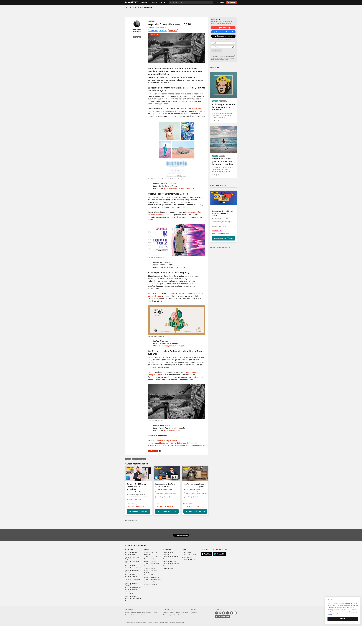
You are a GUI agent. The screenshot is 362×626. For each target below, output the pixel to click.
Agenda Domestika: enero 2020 (169, 24)
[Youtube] (235, 612)
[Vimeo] (231, 612)
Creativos (148, 612)
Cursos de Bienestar (131, 596)
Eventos (128, 459)
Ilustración (222, 101)
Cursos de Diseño (130, 565)
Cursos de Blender (168, 566)
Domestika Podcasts (130, 615)
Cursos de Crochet (149, 582)
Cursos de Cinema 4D (169, 561)
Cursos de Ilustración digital (152, 556)
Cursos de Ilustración (131, 552)
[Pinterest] (223, 612)
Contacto (172, 612)
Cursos (127, 612)
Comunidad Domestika (138, 459)
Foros (143, 612)
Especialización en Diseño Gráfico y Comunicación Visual (222, 213)
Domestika (151, 21)
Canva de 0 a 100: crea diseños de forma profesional (136, 486)
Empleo (139, 612)
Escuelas (154, 612)
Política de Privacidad (217, 58)
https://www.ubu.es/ (172, 430)
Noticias (178, 612)
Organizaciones (173, 615)
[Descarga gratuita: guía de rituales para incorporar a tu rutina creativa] (223, 139)
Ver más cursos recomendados (220, 247)
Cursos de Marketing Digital (152, 579)
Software (167, 550)
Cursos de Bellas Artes (151, 566)
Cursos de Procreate (169, 559)
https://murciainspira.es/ (174, 346)
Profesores (181, 615)
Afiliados (165, 615)
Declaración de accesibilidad (177, 622)
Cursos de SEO (148, 575)
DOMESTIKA (131, 2)
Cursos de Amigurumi (150, 584)
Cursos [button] (143, 2)
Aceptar (343, 618)
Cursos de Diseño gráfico (151, 563)
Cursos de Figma (168, 568)
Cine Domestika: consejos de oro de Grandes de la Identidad (174, 443)
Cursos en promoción (188, 559)
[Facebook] (216, 612)
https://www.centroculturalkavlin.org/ (179, 188)
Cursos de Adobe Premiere (171, 563)
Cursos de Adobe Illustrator (171, 556)
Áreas (146, 550)
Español (194, 612)
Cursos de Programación (151, 577)
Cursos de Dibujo (149, 559)
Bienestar (222, 155)
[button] (165, 2)
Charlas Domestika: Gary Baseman (163, 441)
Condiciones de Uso (230, 56)
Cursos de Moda (130, 574)
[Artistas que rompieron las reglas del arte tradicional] (223, 85)
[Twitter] (220, 612)
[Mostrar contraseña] (232, 47)
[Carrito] (216, 2)
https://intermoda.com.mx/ (175, 267)
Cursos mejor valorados (189, 554)
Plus (160, 2)
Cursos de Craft (130, 554)
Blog (131, 7)
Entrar (222, 2)
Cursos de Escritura (131, 576)
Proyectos (153, 2)
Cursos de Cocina (130, 594)
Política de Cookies (229, 58)
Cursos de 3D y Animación (133, 568)
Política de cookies (163, 622)
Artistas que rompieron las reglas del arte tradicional (223, 107)
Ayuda (186, 612)
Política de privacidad (152, 622)
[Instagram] (227, 612)
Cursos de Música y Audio (133, 587)
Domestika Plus (141, 615)
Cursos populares (187, 557)
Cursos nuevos (186, 552)
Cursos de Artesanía (150, 561)
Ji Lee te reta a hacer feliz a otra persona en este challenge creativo (177, 445)
